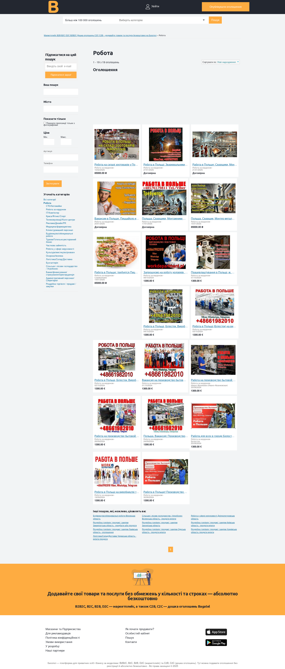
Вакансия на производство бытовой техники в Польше (164, 380)
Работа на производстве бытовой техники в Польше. (117, 436)
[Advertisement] (153, 99)
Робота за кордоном (56, 209)
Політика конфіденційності (63, 637)
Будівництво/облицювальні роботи (59, 234)
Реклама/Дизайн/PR (56, 223)
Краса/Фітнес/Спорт (56, 216)
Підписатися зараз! (61, 75)
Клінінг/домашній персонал (59, 230)
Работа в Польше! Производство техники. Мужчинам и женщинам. (165, 491)
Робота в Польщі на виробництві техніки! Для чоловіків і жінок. (117, 491)
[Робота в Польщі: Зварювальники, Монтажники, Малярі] (165, 144)
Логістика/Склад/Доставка (59, 259)
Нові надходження (226, 62)
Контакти (131, 641)
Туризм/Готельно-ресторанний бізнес (61, 240)
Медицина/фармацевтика (58, 226)
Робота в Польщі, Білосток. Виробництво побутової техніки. (165, 326)
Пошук (215, 20)
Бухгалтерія (52, 262)
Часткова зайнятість (56, 245)
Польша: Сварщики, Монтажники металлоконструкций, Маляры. (164, 218)
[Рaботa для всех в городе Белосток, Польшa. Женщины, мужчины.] (213, 416)
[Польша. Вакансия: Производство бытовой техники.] (165, 416)
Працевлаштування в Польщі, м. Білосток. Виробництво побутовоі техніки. (213, 272)
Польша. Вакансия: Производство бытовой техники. (165, 436)
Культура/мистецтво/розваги (60, 252)
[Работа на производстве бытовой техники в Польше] (213, 360)
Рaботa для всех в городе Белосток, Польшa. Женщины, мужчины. (213, 436)
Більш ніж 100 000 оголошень (83, 20)
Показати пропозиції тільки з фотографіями (59, 123)
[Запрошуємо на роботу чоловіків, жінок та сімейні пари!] (165, 252)
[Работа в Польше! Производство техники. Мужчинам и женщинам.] (165, 471)
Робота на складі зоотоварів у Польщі (117, 164)
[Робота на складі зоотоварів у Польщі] (117, 144)
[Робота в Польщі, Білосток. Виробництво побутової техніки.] (165, 306)
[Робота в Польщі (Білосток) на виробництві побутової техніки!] (214, 306)
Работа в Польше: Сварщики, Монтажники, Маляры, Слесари (214, 164)
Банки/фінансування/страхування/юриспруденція (60, 273)
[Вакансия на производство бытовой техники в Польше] (164, 360)
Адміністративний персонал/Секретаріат (60, 279)
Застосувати (52, 183)
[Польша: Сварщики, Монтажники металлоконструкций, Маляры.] (164, 198)
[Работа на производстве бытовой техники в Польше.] (117, 416)
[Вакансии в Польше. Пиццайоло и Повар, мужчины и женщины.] (117, 198)
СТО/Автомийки (54, 205)
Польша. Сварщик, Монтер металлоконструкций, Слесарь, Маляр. (213, 218)
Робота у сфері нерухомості (60, 248)
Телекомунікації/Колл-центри (60, 219)
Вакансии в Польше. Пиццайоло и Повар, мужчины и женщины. (117, 218)
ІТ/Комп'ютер (52, 212)
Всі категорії (50, 199)
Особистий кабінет (137, 633)
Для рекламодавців (58, 633)
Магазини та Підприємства (63, 628)
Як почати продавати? (139, 628)
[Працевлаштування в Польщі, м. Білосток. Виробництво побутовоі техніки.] (213, 252)
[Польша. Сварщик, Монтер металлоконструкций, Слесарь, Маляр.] (213, 198)
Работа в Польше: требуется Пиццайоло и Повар (117, 272)
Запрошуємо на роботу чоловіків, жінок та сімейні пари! (165, 272)
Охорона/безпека (54, 255)
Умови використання (59, 641)
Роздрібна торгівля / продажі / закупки (61, 285)
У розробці (52, 646)
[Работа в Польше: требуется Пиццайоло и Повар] (117, 252)
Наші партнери (55, 650)
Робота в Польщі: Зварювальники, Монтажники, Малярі (165, 164)
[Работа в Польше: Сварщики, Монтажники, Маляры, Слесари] (214, 144)
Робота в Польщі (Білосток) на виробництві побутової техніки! (214, 326)
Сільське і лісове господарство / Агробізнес (61, 267)
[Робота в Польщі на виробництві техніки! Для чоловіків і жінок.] (117, 471)
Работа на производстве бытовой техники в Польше (213, 380)
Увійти (155, 6)
